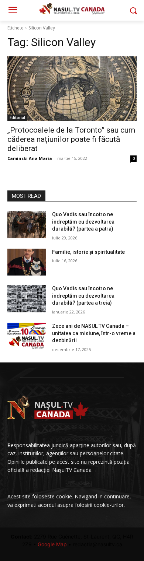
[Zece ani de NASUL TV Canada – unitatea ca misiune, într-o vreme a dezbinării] (26, 336)
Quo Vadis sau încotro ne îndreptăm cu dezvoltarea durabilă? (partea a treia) (83, 295)
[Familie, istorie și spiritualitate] (26, 262)
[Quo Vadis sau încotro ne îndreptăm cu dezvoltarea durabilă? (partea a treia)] (26, 298)
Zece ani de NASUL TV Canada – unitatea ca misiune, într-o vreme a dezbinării (94, 333)
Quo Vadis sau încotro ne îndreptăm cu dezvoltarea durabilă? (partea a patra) (83, 221)
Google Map (52, 544)
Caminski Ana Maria (29, 158)
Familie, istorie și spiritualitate (88, 252)
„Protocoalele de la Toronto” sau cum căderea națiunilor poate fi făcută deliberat (71, 139)
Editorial (17, 117)
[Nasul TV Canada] (72, 8)
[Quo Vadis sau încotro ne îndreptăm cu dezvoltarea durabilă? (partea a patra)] (26, 224)
